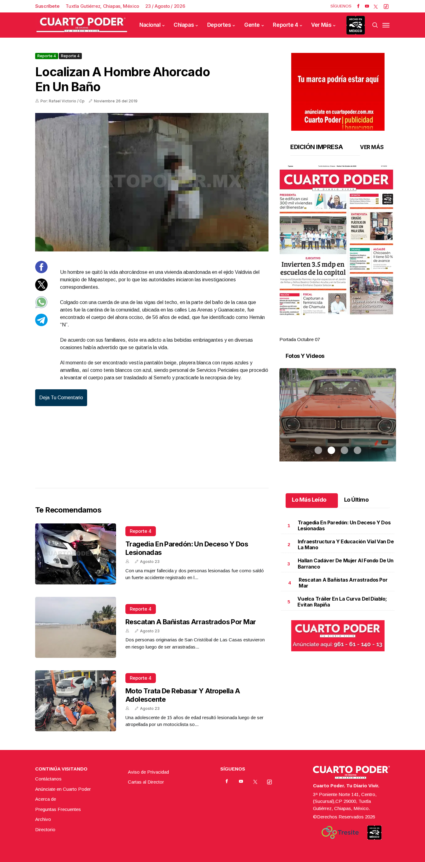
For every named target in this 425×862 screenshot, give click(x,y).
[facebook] (358, 6)
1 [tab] (318, 332)
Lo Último (356, 499)
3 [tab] (344, 332)
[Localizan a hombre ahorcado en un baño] (152, 182)
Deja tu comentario (61, 397)
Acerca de (45, 799)
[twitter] (376, 6)
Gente (252, 25)
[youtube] (367, 6)
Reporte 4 (285, 25)
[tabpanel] (337, 254)
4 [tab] (357, 332)
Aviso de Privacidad (148, 772)
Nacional (150, 25)
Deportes (219, 25)
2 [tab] (331, 332)
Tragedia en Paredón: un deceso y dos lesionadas (344, 525)
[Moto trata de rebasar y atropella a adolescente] (75, 700)
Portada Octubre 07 (299, 339)
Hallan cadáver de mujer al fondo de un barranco (346, 563)
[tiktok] (386, 6)
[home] (81, 25)
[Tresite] (340, 832)
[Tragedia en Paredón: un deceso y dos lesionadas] (75, 553)
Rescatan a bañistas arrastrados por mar (190, 622)
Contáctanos (48, 778)
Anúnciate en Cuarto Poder (63, 789)
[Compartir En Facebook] (41, 271)
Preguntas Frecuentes (58, 809)
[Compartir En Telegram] (41, 324)
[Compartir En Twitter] (41, 289)
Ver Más (321, 25)
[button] (337, 240)
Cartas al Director (146, 782)
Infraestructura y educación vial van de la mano (346, 544)
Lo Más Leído (309, 499)
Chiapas (184, 25)
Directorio (45, 829)
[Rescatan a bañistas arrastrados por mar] (75, 627)
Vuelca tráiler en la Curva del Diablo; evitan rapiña (342, 602)
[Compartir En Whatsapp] (41, 307)
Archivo (43, 819)
